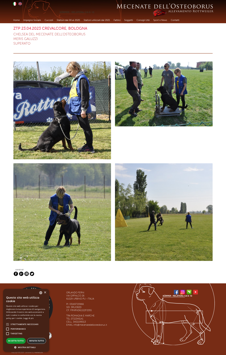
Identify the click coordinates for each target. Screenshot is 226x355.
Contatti (175, 20)
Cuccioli (49, 20)
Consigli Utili (143, 20)
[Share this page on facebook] (15, 273)
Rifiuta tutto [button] (36, 340)
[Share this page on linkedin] (26, 273)
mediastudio (38, 352)
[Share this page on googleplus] (21, 273)
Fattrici (117, 20)
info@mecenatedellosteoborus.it (90, 325)
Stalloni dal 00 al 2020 (68, 20)
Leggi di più (28, 318)
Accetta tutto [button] (16, 340)
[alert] (26, 320)
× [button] (45, 292)
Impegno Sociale (32, 20)
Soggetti (128, 20)
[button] (26, 347)
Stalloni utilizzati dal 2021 (97, 20)
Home (16, 20)
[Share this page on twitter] (32, 273)
